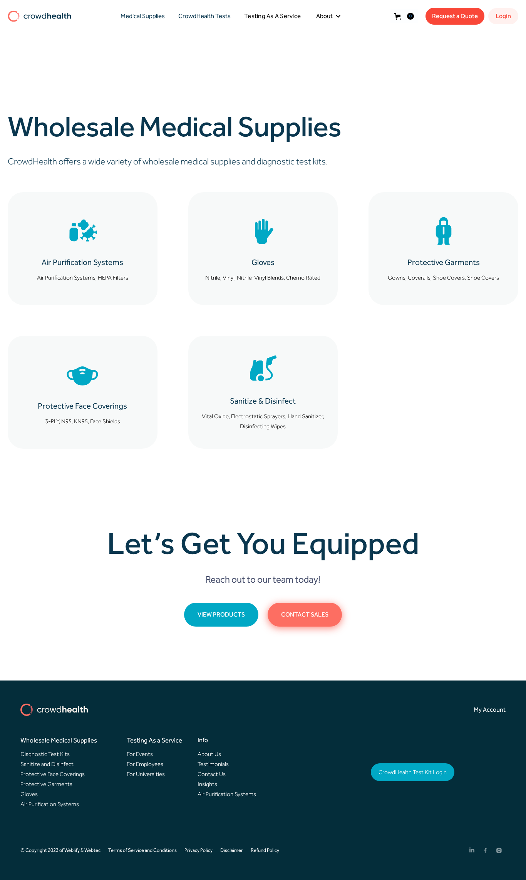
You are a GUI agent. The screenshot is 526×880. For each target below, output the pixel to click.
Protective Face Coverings (52, 774)
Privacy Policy (198, 850)
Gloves (29, 794)
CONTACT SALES (304, 614)
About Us (209, 754)
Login (503, 16)
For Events (140, 754)
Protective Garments (46, 784)
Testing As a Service (154, 740)
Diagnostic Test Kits (45, 754)
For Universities (146, 774)
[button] (141, 16)
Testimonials (213, 764)
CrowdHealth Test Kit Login (413, 772)
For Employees (145, 764)
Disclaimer (231, 850)
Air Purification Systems (49, 804)
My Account (490, 709)
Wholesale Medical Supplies (58, 740)
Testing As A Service (272, 16)
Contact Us (212, 774)
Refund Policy (265, 850)
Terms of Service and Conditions (142, 850)
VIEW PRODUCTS (221, 614)
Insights (207, 784)
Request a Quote (455, 16)
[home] (39, 16)
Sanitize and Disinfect (47, 764)
